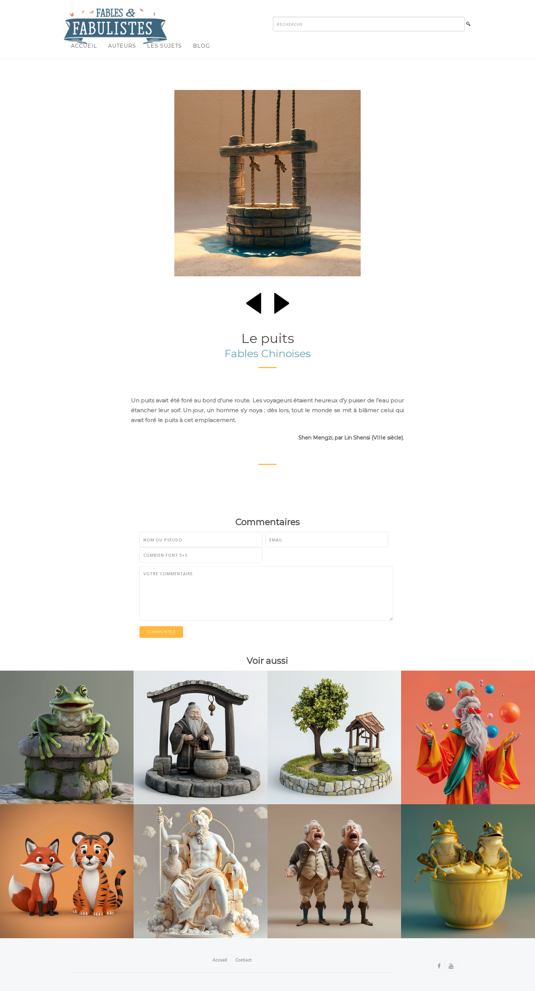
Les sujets (164, 46)
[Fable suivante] (282, 302)
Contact (243, 960)
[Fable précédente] (254, 302)
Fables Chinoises (268, 353)
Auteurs (122, 46)
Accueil (84, 46)
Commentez (161, 631)
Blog (201, 46)
